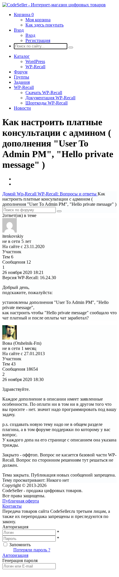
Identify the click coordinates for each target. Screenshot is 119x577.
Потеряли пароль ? (31, 549)
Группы (21, 77)
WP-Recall (35, 66)
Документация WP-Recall (50, 97)
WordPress (35, 61)
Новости (22, 108)
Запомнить (20, 544)
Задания (22, 82)
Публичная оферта (20, 500)
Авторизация (15, 555)
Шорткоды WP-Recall (46, 102)
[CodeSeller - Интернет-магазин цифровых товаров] (54, 4)
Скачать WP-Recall (43, 92)
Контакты (12, 506)
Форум (20, 71)
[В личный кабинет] (9, 230)
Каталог (22, 56)
